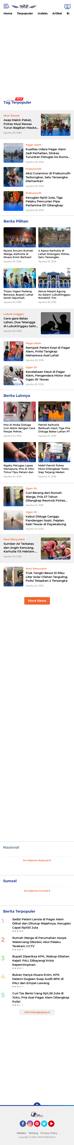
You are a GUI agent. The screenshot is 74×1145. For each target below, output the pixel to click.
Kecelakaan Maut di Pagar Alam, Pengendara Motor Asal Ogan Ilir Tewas (48, 375)
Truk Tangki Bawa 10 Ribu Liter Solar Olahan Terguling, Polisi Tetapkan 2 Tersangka (47, 576)
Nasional (11, 847)
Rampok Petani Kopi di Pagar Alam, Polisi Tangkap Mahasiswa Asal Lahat (48, 351)
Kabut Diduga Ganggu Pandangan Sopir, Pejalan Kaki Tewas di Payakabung (46, 520)
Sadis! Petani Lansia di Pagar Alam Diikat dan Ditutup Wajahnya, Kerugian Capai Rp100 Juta (41, 923)
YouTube (54, 1128)
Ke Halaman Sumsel (36, 890)
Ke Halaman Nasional (36, 860)
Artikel (57, 13)
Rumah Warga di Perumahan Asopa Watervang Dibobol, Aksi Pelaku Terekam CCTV (39, 942)
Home (8, 13)
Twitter (46, 1128)
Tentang (33, 1133)
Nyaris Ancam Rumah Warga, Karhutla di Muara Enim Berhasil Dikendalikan (18, 254)
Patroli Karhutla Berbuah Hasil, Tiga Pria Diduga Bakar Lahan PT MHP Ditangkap (54, 428)
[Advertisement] (37, 56)
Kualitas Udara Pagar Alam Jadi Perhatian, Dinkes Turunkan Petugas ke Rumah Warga (48, 153)
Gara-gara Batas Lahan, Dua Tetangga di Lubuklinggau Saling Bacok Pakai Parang (21, 322)
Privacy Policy (48, 1133)
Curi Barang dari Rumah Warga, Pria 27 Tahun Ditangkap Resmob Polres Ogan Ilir (45, 497)
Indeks (43, 13)
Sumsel (10, 881)
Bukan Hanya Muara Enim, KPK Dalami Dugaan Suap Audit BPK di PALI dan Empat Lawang (38, 979)
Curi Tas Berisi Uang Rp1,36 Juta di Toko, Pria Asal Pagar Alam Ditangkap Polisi (40, 997)
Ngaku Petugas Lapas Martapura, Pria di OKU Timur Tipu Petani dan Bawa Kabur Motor (19, 469)
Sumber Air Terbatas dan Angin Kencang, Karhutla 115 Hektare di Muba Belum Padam (21, 547)
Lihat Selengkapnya (36, 1012)
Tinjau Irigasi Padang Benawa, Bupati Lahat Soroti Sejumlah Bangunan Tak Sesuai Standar (18, 295)
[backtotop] (37, 1105)
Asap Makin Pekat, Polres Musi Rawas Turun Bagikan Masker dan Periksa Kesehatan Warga (21, 124)
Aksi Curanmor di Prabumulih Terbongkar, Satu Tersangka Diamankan (48, 177)
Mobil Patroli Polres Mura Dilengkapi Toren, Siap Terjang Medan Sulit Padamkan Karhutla (53, 469)
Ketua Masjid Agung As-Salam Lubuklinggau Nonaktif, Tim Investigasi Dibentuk (54, 295)
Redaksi (21, 1133)
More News (37, 601)
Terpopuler (25, 13)
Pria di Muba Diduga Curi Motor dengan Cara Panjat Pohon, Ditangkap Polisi (19, 428)
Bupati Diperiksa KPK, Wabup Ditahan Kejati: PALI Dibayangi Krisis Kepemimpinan (40, 960)
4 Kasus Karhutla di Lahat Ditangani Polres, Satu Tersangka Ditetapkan (54, 254)
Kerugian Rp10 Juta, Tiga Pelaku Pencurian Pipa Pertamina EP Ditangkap (44, 201)
